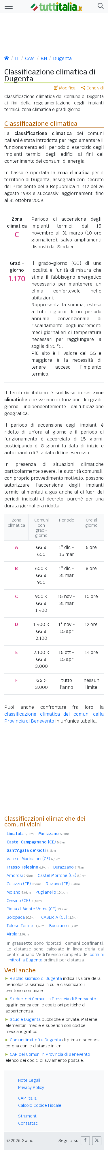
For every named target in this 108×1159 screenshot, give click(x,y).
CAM (30, 58)
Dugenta (62, 58)
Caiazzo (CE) (24, 883)
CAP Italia (27, 1098)
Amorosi (20, 875)
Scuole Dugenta (25, 1019)
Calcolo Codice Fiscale (39, 1105)
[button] (99, 6)
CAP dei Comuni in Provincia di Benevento (50, 1054)
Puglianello (51, 892)
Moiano (19, 892)
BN (44, 58)
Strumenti (27, 1116)
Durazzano (68, 867)
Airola (18, 934)
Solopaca (22, 917)
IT (17, 58)
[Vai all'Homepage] (56, 6)
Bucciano (63, 925)
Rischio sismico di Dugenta (36, 978)
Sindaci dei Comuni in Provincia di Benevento (53, 999)
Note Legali (29, 1080)
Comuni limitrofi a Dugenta (35, 1039)
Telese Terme (26, 925)
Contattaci (28, 1123)
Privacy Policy (31, 1087)
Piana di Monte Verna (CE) (37, 909)
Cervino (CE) (24, 900)
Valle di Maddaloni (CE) (33, 858)
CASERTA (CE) (60, 917)
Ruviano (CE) (63, 883)
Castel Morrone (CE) (62, 875)
